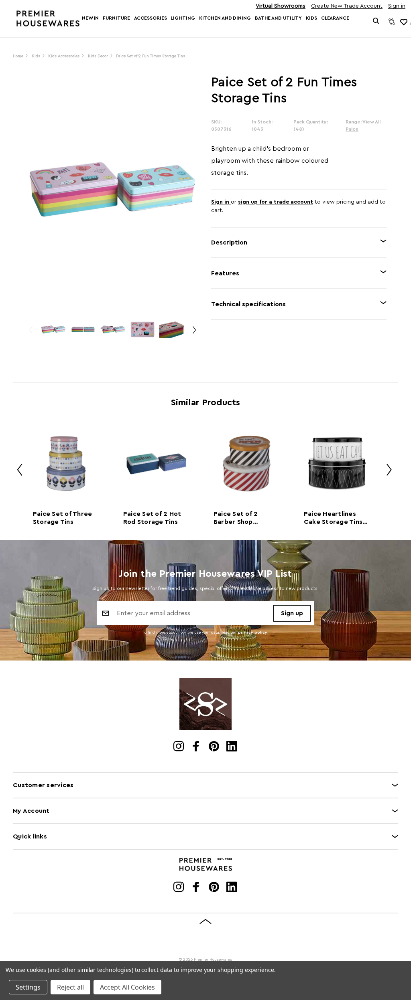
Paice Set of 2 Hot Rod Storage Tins (152, 518)
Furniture (116, 18)
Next (194, 333)
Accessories (150, 18)
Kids (311, 18)
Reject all (70, 987)
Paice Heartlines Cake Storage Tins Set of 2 (333, 518)
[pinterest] (214, 747)
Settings (28, 987)
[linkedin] (232, 747)
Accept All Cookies (127, 987)
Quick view (65, 463)
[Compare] (391, 21)
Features (225, 273)
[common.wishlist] (403, 21)
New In (90, 18)
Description (229, 242)
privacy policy (252, 632)
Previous (30, 333)
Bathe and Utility (278, 18)
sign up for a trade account (275, 202)
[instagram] (179, 747)
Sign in (396, 6)
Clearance (335, 18)
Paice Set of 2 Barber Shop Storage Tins (236, 518)
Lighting (183, 18)
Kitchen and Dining (225, 18)
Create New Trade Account (347, 6)
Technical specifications (248, 304)
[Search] (376, 21)
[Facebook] (197, 747)
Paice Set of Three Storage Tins (62, 518)
